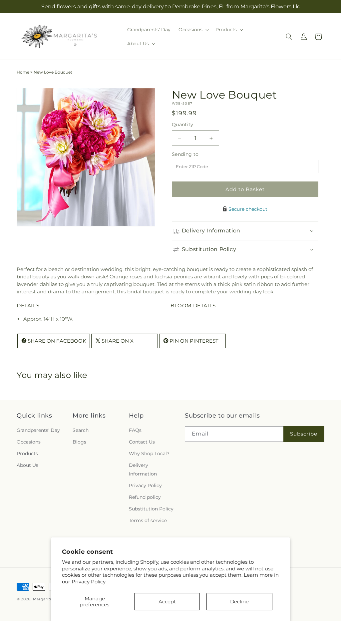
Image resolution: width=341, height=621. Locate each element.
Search (81, 430)
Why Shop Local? (149, 454)
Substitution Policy (151, 509)
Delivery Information (143, 469)
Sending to (195, 154)
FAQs (135, 430)
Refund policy (145, 497)
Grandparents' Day (38, 430)
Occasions (29, 442)
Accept (167, 601)
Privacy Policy (89, 581)
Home (23, 72)
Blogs (79, 442)
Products (27, 454)
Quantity (182, 125)
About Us (27, 465)
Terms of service (148, 520)
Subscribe (303, 434)
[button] (192, 30)
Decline (239, 601)
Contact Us (142, 442)
